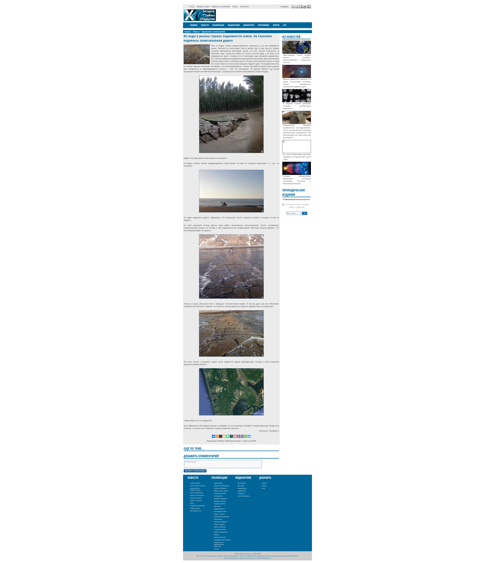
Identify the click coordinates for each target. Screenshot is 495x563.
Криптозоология (220, 537)
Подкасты (241, 493)
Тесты (192, 503)
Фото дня (241, 486)
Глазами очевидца (220, 522)
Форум (276, 25)
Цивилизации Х (219, 509)
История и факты (196, 498)
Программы (263, 25)
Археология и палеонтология (195, 489)
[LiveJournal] (231, 436)
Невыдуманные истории (222, 540)
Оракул (216, 535)
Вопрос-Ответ (203, 6)
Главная (193, 25)
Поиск (235, 6)
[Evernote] (227, 436)
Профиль (284, 6)
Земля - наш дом (196, 500)
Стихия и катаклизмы (197, 506)
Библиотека (248, 25)
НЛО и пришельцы (196, 493)
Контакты (244, 6)
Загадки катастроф (220, 498)
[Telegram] (249, 436)
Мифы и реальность (221, 532)
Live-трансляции (243, 496)
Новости (205, 25)
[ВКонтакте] (213, 436)
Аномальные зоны (220, 511)
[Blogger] (224, 436)
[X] (220, 436)
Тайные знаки (195, 508)
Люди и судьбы (219, 524)
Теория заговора (220, 493)
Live (284, 25)
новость (264, 483)
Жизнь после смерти (221, 491)
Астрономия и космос (197, 486)
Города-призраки (220, 488)
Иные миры (218, 519)
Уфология (217, 506)
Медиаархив (234, 25)
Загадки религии (220, 504)
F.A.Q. (192, 6)
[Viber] (242, 436)
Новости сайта (195, 483)
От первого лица (220, 529)
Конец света (218, 496)
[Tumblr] (238, 436)
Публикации (218, 25)
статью (264, 486)
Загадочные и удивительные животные (219, 544)
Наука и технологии (197, 495)
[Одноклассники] (216, 436)
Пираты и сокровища (221, 486)
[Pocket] (235, 436)
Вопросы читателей (221, 6)
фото (263, 488)
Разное (216, 549)
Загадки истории (220, 501)
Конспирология (195, 511)
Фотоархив (242, 483)
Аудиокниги (242, 491)
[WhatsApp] (245, 436)
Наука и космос (219, 514)
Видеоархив (242, 488)
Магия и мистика (220, 527)
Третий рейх (218, 483)
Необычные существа (221, 517)
